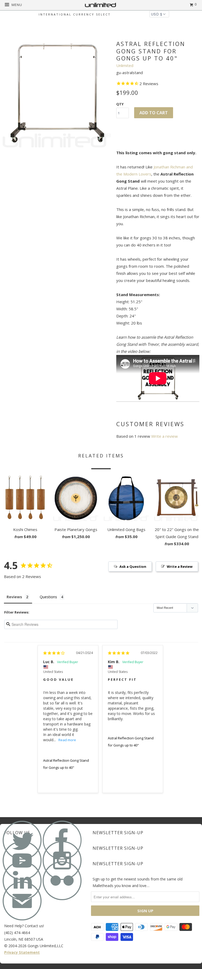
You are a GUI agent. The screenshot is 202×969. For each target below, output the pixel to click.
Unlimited (124, 65)
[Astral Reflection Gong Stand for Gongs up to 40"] (57, 93)
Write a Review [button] (180, 566)
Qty (120, 104)
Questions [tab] (48, 596)
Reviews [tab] (14, 596)
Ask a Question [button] (132, 566)
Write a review (164, 436)
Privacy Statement (22, 952)
